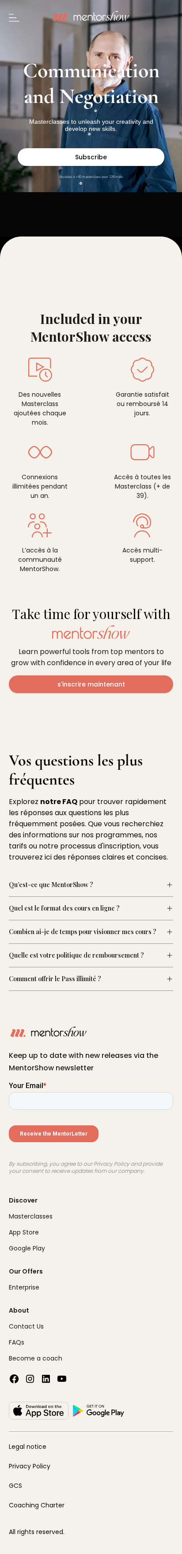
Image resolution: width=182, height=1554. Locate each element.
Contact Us (26, 1326)
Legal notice (27, 1446)
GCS (15, 1485)
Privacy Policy (29, 1466)
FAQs (16, 1342)
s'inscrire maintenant (91, 684)
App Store (24, 1232)
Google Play (27, 1248)
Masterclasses (31, 1216)
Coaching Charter (36, 1505)
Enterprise (24, 1287)
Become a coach (35, 1358)
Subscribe (91, 157)
